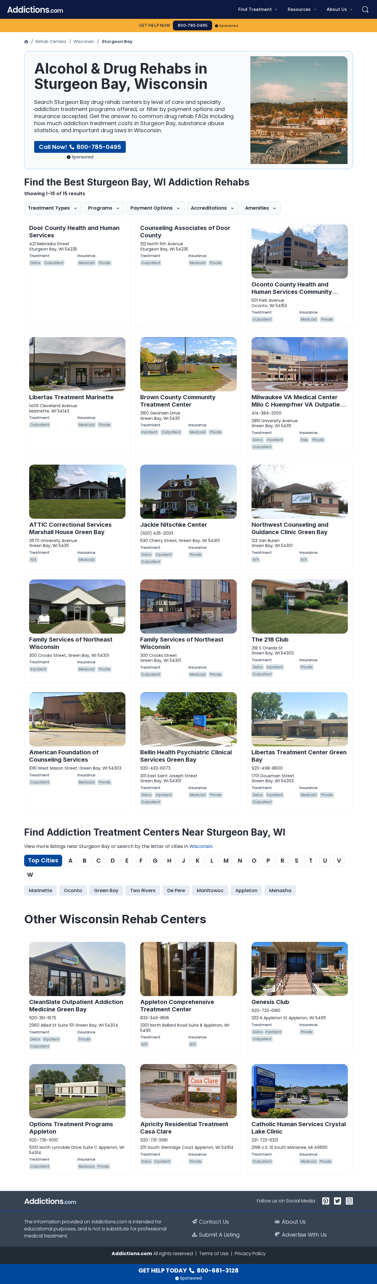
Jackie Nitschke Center (173, 524)
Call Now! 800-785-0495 (80, 147)
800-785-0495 (192, 25)
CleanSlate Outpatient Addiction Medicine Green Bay (76, 1005)
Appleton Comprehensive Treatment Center (177, 1005)
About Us (294, 1221)
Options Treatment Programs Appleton (71, 1128)
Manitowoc (210, 890)
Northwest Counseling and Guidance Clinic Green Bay (290, 528)
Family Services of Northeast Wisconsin (71, 643)
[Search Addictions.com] (365, 9)
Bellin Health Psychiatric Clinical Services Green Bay (186, 756)
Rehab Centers (51, 41)
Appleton (246, 890)
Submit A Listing (219, 1234)
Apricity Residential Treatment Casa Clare (184, 1128)
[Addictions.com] (26, 41)
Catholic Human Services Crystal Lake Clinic (299, 1128)
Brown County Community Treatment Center (178, 401)
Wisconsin (84, 41)
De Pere (176, 890)
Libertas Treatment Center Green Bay (299, 756)
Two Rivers (143, 890)
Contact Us (214, 1221)
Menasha (280, 890)
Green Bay (106, 890)
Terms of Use (214, 1253)
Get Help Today (188, 1270)
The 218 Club (270, 639)
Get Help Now (154, 25)
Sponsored (228, 26)
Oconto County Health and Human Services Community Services (292, 292)
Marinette (40, 890)
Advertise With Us (304, 1234)
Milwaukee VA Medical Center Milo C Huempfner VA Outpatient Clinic (299, 404)
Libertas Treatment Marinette (71, 397)
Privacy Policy (250, 1253)
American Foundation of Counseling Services (64, 756)
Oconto (73, 890)
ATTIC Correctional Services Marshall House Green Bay (70, 528)
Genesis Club (270, 1001)
